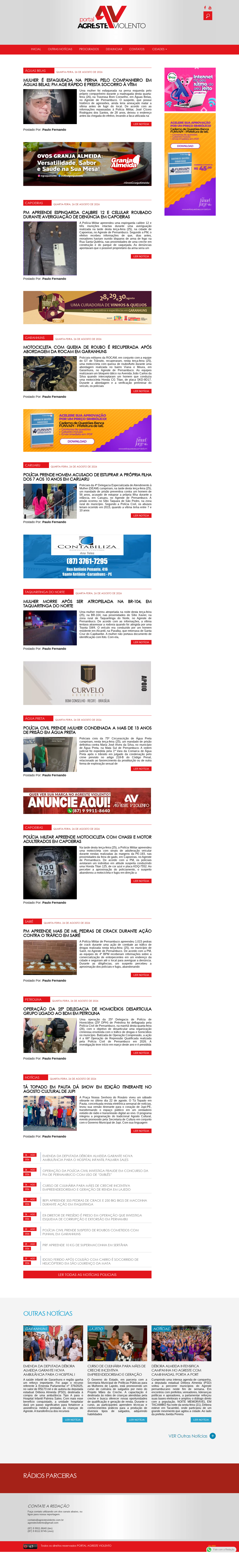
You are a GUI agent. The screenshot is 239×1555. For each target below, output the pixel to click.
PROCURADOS (89, 49)
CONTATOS (137, 49)
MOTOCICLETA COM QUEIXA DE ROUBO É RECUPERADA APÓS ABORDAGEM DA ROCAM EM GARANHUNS (87, 349)
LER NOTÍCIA (141, 124)
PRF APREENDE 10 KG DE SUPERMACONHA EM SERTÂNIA (85, 1245)
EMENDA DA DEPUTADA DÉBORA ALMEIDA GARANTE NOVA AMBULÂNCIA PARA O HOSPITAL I (49, 1370)
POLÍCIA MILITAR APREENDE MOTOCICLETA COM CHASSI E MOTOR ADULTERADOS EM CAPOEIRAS (87, 839)
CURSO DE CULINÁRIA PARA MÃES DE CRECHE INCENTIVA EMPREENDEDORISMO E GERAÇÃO (116, 1370)
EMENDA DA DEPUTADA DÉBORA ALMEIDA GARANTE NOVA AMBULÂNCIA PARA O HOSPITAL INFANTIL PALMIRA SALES (88, 1158)
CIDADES (158, 49)
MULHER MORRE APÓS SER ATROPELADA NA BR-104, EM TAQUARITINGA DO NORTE (87, 603)
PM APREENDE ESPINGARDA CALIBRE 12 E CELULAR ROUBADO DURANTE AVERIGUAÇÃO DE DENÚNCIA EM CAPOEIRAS (87, 214)
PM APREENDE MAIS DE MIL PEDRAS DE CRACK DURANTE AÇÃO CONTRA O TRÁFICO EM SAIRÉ (87, 933)
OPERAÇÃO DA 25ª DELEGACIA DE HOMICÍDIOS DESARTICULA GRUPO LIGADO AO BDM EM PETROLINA (87, 1011)
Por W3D (212, 1546)
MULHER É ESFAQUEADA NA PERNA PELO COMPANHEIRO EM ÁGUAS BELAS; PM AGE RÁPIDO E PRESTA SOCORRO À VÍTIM (87, 82)
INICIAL (36, 49)
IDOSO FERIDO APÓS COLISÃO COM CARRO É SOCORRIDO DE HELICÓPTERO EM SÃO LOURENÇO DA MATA (91, 1261)
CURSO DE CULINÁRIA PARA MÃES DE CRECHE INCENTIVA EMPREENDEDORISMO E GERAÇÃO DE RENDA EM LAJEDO (87, 1187)
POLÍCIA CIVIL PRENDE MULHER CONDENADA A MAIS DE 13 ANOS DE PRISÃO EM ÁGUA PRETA (87, 730)
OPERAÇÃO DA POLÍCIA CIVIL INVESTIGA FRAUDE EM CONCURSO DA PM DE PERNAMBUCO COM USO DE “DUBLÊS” (95, 1172)
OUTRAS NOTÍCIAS (60, 49)
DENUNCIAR (114, 49)
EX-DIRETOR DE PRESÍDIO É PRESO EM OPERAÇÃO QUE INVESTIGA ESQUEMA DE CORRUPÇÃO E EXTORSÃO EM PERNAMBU (92, 1217)
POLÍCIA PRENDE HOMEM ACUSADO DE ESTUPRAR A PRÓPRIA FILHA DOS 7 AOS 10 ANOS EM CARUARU (87, 476)
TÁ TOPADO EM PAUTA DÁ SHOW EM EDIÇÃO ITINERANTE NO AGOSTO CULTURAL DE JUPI (87, 1089)
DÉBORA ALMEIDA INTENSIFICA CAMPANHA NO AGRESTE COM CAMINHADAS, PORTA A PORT (176, 1370)
